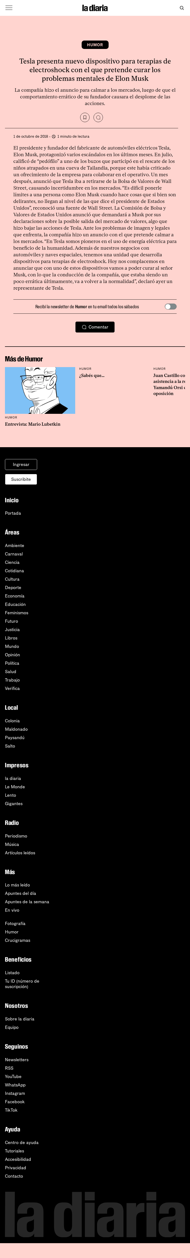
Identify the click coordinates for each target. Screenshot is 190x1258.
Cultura (12, 579)
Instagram (15, 1093)
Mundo (12, 646)
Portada (13, 513)
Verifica (12, 688)
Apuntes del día (20, 893)
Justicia (12, 629)
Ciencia (12, 562)
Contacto (14, 1176)
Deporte (13, 587)
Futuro (11, 621)
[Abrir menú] (9, 8)
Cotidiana (14, 571)
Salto (10, 746)
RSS (9, 1068)
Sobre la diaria (19, 1019)
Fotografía (15, 923)
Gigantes (14, 803)
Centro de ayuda (22, 1142)
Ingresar (21, 464)
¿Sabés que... (91, 375)
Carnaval (14, 554)
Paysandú (14, 737)
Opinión (12, 655)
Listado (12, 972)
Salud (10, 671)
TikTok (11, 1110)
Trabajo (12, 680)
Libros (11, 638)
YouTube (13, 1076)
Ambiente (14, 545)
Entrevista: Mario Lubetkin (32, 424)
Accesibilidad (18, 1159)
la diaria (13, 778)
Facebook (15, 1101)
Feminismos (16, 613)
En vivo (12, 910)
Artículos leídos (20, 853)
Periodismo (16, 836)
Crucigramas (17, 940)
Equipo (12, 1027)
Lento (10, 795)
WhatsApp (15, 1085)
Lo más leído (17, 885)
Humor (95, 45)
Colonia (12, 721)
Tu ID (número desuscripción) (22, 983)
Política (12, 663)
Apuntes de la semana (27, 902)
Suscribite (21, 479)
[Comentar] (98, 117)
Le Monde (15, 787)
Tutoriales (14, 1151)
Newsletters (16, 1059)
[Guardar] (85, 117)
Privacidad (15, 1167)
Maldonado (16, 729)
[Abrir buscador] (181, 8)
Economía (14, 596)
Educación (15, 604)
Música (12, 844)
